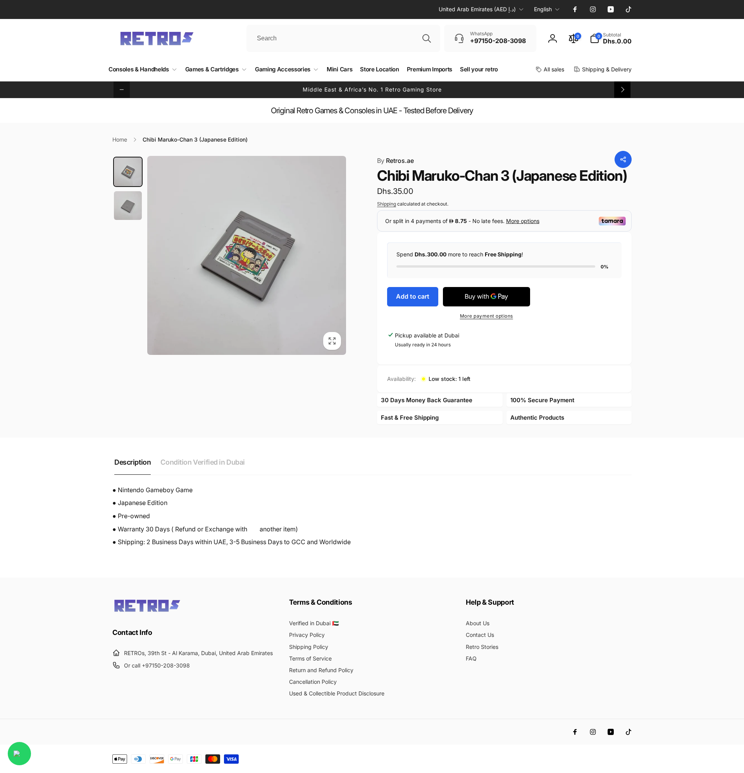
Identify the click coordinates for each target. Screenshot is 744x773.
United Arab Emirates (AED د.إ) (477, 9)
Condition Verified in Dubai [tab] (202, 462)
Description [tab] (132, 462)
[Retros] (147, 611)
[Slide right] (622, 89)
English (543, 9)
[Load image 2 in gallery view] (128, 205)
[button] (611, 38)
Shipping (386, 204)
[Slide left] (122, 89)
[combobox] (343, 38)
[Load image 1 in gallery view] (128, 171)
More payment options (486, 316)
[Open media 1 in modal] (246, 255)
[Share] (623, 159)
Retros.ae (395, 160)
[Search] (426, 38)
